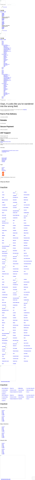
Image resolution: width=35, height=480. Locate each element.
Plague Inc (14, 240)
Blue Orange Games (5, 199)
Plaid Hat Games (26, 240)
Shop (3, 22)
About (3, 14)
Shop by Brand (4, 54)
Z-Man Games (26, 273)
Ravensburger (15, 250)
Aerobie (3, 194)
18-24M (3, 431)
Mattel (3, 320)
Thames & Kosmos (15, 263)
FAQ (2, 16)
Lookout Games (4, 230)
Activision (25, 279)
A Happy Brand (6, 84)
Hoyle (14, 220)
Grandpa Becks (15, 217)
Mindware (3, 235)
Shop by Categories (4, 74)
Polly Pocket (25, 245)
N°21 (4, 62)
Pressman (14, 335)
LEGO (3, 315)
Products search (3, 4)
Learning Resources (27, 225)
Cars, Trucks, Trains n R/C (7, 77)
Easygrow (5, 58)
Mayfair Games (15, 320)
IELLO (25, 220)
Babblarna (5, 56)
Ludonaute (14, 230)
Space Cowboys (26, 255)
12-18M (3, 414)
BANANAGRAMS (26, 194)
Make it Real (25, 230)
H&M (4, 61)
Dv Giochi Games (4, 297)
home (3, 13)
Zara (4, 66)
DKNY (5, 87)
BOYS (3, 20)
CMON (25, 202)
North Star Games (15, 325)
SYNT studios (15, 348)
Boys (2, 98)
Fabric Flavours (6, 59)
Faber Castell (4, 215)
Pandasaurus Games (27, 325)
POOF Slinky (4, 335)
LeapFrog (14, 225)
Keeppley (3, 225)
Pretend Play (5, 81)
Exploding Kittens (26, 212)
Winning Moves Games (5, 273)
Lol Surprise (25, 315)
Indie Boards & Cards (5, 310)
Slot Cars (5, 52)
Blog (3, 15)
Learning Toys (6, 50)
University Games (26, 268)
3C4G (3, 279)
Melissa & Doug (26, 320)
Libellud (14, 315)
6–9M (3, 412)
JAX (13, 310)
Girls (2, 97)
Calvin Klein (5, 57)
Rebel (24, 250)
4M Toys (5, 55)
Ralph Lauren (5, 94)
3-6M (3, 428)
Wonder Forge (15, 273)
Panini (3, 240)
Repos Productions (5, 253)
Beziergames (25, 197)
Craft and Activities (6, 48)
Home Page (25, 109)
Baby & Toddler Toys (7, 45)
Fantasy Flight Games (16, 215)
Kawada (25, 310)
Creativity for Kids (4, 207)
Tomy (14, 266)
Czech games (15, 207)
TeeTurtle (3, 263)
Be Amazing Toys (15, 197)
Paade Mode (5, 63)
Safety (4, 65)
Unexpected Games (15, 268)
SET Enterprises (4, 255)
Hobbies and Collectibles (7, 49)
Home (3, 70)
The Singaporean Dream (27, 263)
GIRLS (3, 19)
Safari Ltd (25, 253)
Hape (4, 91)
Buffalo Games (26, 199)
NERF (3, 325)
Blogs (3, 43)
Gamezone (5, 60)
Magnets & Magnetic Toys (7, 80)
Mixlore (14, 235)
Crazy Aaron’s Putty (27, 292)
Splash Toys (14, 258)
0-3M (3, 411)
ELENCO (25, 297)
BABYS (3, 18)
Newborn (3, 410)
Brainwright (15, 199)
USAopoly (3, 271)
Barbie (3, 197)
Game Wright (4, 217)
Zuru (3, 276)
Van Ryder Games (15, 271)
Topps (3, 268)
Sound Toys (5, 53)
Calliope (3, 202)
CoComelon (4, 292)
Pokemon (14, 245)
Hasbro (25, 217)
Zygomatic (14, 276)
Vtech (24, 271)
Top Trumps (25, 266)
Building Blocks (6, 47)
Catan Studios (15, 202)
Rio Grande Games (15, 253)
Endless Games (15, 212)
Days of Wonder (26, 207)
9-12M (3, 413)
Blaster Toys (5, 46)
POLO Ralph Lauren (6, 64)
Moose (25, 235)
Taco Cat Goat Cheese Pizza (28, 348)
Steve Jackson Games (27, 258)
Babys (3, 67)
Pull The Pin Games (27, 335)
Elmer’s (3, 212)
